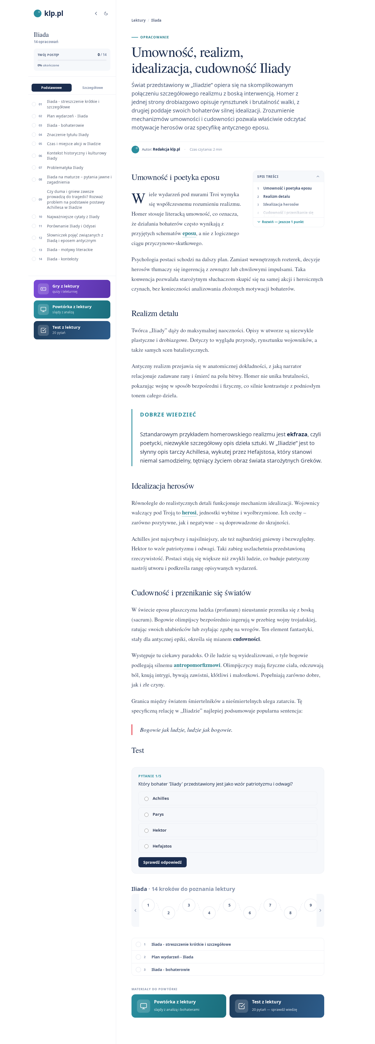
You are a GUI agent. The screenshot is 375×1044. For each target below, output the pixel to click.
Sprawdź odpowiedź (162, 862)
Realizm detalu (276, 196)
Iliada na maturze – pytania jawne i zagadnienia (79, 179)
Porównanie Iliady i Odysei (71, 226)
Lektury (138, 20)
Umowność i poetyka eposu (287, 188)
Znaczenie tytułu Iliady (68, 134)
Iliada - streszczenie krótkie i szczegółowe (73, 104)
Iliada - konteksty (62, 258)
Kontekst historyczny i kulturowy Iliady (76, 155)
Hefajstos (162, 846)
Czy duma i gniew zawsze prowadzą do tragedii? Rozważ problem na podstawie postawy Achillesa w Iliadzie (76, 199)
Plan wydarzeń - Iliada (67, 116)
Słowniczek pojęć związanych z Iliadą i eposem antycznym (75, 237)
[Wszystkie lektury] (96, 13)
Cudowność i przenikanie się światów (288, 215)
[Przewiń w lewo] (135, 910)
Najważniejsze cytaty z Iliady (73, 216)
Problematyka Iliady (65, 167)
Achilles (161, 798)
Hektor (160, 830)
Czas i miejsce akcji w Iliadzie (74, 143)
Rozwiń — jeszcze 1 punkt (283, 222)
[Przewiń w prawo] (320, 910)
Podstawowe (51, 87)
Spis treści (267, 176)
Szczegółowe (92, 87)
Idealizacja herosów (281, 204)
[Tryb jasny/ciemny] (106, 13)
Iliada (156, 20)
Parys (158, 814)
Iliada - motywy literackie (70, 249)
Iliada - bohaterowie (65, 125)
